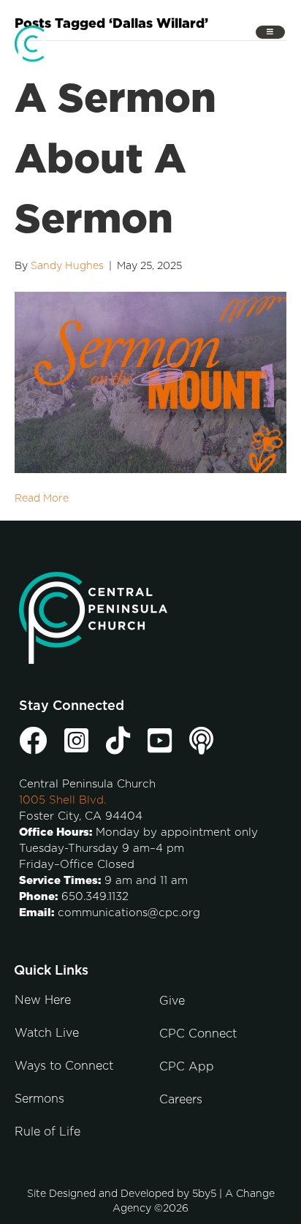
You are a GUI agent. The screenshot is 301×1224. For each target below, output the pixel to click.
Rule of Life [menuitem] (47, 1132)
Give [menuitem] (172, 1001)
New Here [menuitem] (43, 1000)
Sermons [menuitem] (39, 1099)
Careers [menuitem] (180, 1100)
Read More (42, 499)
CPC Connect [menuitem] (198, 1034)
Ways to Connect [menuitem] (64, 1066)
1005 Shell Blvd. (62, 800)
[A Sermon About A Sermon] (150, 382)
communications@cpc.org (129, 912)
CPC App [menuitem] (186, 1067)
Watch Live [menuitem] (47, 1033)
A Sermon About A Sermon (115, 160)
